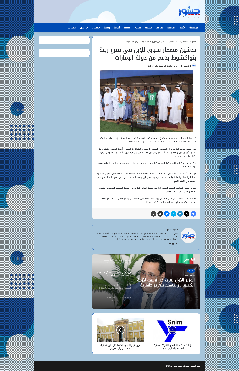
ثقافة (117, 27)
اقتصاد (127, 27)
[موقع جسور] (189, 12)
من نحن (84, 27)
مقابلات (96, 27)
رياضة (107, 27)
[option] (146, 281)
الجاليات (171, 27)
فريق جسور (187, 66)
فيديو (138, 27)
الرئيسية (193, 27)
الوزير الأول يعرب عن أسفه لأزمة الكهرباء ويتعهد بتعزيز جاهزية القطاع (166, 283)
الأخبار (182, 27)
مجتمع (148, 27)
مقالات (159, 27)
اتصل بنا (72, 27)
